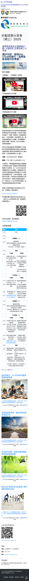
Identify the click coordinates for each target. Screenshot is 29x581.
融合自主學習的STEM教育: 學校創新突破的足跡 (14, 488)
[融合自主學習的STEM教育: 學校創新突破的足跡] (12, 500)
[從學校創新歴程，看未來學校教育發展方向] (14, 427)
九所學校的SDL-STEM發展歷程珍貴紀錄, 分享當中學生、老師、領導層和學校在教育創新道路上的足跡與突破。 (13, 513)
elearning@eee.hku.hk (9, 221)
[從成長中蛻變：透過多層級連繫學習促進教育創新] (14, 464)
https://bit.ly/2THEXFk (9, 193)
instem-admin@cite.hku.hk (11, 554)
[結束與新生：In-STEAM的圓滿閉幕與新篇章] (14, 389)
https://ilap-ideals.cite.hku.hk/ (8, 540)
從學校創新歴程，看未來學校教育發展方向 (13, 414)
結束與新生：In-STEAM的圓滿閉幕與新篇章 (13, 376)
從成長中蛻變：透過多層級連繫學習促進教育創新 (13, 453)
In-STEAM (6, 1)
